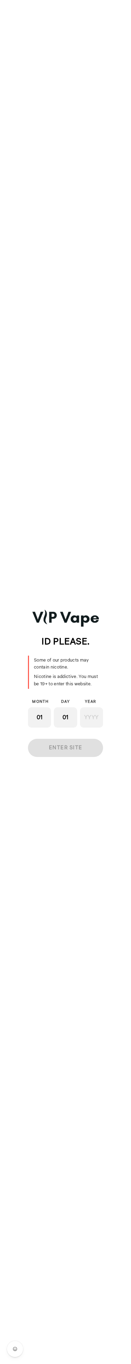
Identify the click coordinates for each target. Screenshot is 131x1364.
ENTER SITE (65, 747)
